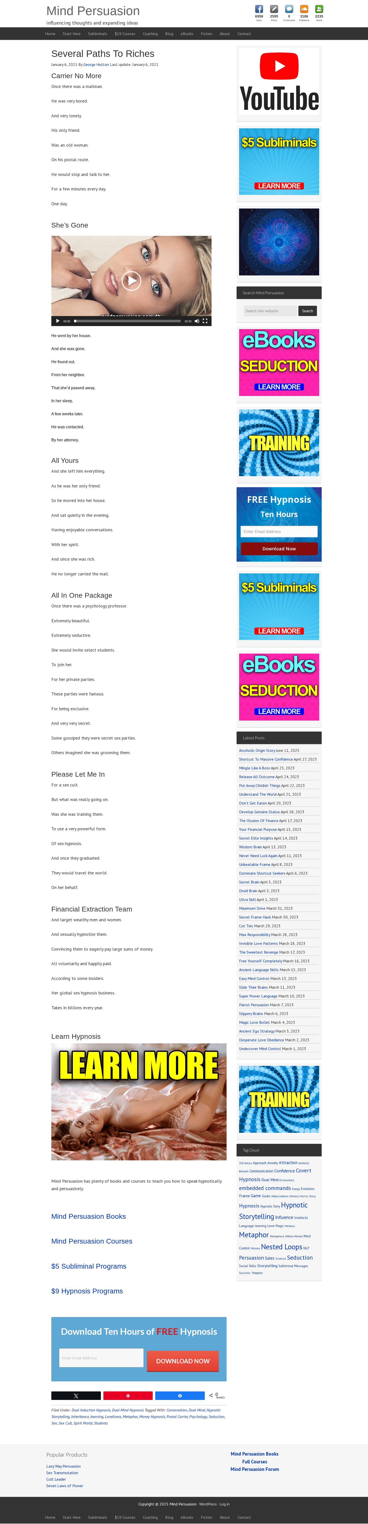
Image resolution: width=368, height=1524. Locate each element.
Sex (54, 1423)
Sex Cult (65, 1423)
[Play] (57, 321)
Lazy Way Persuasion (63, 1466)
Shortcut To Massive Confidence (266, 759)
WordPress (208, 1503)
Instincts (301, 1217)
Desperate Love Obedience (261, 1039)
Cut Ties (246, 925)
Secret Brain (249, 881)
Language (246, 1226)
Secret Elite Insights (256, 838)
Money (255, 1248)
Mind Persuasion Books (88, 1216)
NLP (306, 1248)
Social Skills (247, 1266)
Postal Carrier (177, 1416)
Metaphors (277, 1236)
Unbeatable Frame (254, 864)
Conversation (176, 1409)
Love (271, 1226)
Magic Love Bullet (254, 1022)
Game (256, 1195)
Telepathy (257, 1273)
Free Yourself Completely (260, 960)
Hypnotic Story (270, 1206)
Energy (296, 1189)
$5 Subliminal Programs (88, 1266)
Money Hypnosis (152, 1416)
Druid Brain (248, 890)
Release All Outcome (257, 776)
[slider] (127, 321)
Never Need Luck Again (258, 855)
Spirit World (82, 1423)
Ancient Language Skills (259, 969)
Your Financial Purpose (258, 829)
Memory (290, 1226)
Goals (266, 1196)
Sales (269, 1258)
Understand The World (258, 794)
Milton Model (294, 1236)
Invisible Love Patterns (258, 943)
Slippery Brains (251, 1013)
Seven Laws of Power (64, 1485)
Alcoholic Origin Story (257, 750)
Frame (244, 1195)
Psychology (198, 1416)
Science (280, 1258)
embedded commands (265, 1187)
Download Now (183, 1361)
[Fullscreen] (205, 321)
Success (244, 1273)
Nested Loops (281, 1246)
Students (101, 1423)
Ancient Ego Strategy (256, 1031)
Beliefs (244, 1171)
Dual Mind (197, 1409)
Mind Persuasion (93, 11)
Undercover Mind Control (260, 1048)
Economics (286, 1180)
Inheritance (80, 1416)
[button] (131, 281)
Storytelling (267, 1265)
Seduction (216, 1416)
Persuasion (251, 1257)
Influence (284, 1217)
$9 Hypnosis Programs (87, 1291)
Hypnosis (249, 1205)
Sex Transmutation (62, 1472)
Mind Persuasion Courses (91, 1241)
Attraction (288, 1162)
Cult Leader (56, 1479)
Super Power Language (258, 995)
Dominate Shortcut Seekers (262, 873)
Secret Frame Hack (255, 917)
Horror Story (308, 1196)
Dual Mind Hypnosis (128, 1409)
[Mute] (197, 321)
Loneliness (113, 1416)
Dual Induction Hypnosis (91, 1409)
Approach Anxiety (265, 1163)
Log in (225, 1503)
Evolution (307, 1189)
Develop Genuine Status (259, 811)
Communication (261, 1171)
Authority (303, 1163)
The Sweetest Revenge (258, 952)
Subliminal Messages (293, 1266)
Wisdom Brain (250, 846)
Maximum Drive (252, 908)
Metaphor (130, 1416)
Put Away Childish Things (259, 785)
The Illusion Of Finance (258, 820)
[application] (131, 281)
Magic (280, 1226)
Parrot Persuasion (254, 1004)
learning (96, 1416)
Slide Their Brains (253, 987)
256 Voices (245, 1163)
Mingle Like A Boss (254, 767)
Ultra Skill (247, 899)
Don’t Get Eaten (253, 802)
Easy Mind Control (254, 978)
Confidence (284, 1171)
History (294, 1196)
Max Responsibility (254, 934)
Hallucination (279, 1196)
